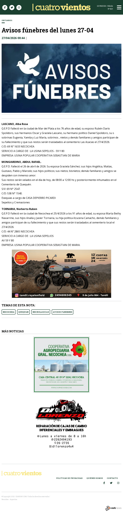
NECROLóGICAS (41, 312)
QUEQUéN (23, 312)
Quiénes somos (94, 478)
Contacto (112, 478)
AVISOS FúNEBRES (62, 312)
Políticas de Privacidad (69, 478)
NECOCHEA (8, 312)
